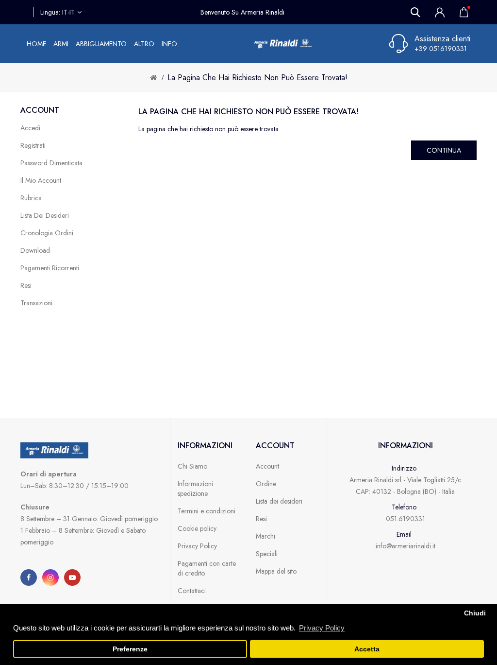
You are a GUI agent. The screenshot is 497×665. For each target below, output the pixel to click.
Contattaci (192, 590)
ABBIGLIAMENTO (101, 44)
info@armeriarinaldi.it (405, 546)
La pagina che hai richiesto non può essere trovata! (257, 77)
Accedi (30, 128)
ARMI (60, 44)
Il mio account (40, 180)
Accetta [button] (367, 649)
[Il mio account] (440, 12)
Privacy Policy (197, 546)
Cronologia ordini (46, 233)
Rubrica (31, 198)
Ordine (266, 484)
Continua (444, 150)
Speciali (267, 554)
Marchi (265, 536)
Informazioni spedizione (195, 488)
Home (36, 44)
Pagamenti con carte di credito (207, 568)
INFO (169, 44)
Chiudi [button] (475, 613)
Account (267, 466)
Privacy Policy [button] (322, 628)
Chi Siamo (192, 466)
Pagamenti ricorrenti (49, 268)
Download (35, 250)
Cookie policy (197, 528)
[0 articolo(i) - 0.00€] (461, 12)
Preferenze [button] (130, 649)
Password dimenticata (51, 163)
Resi (26, 285)
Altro (144, 44)
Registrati (33, 145)
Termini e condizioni (206, 511)
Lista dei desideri (44, 215)
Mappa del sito (276, 571)
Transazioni (36, 303)
